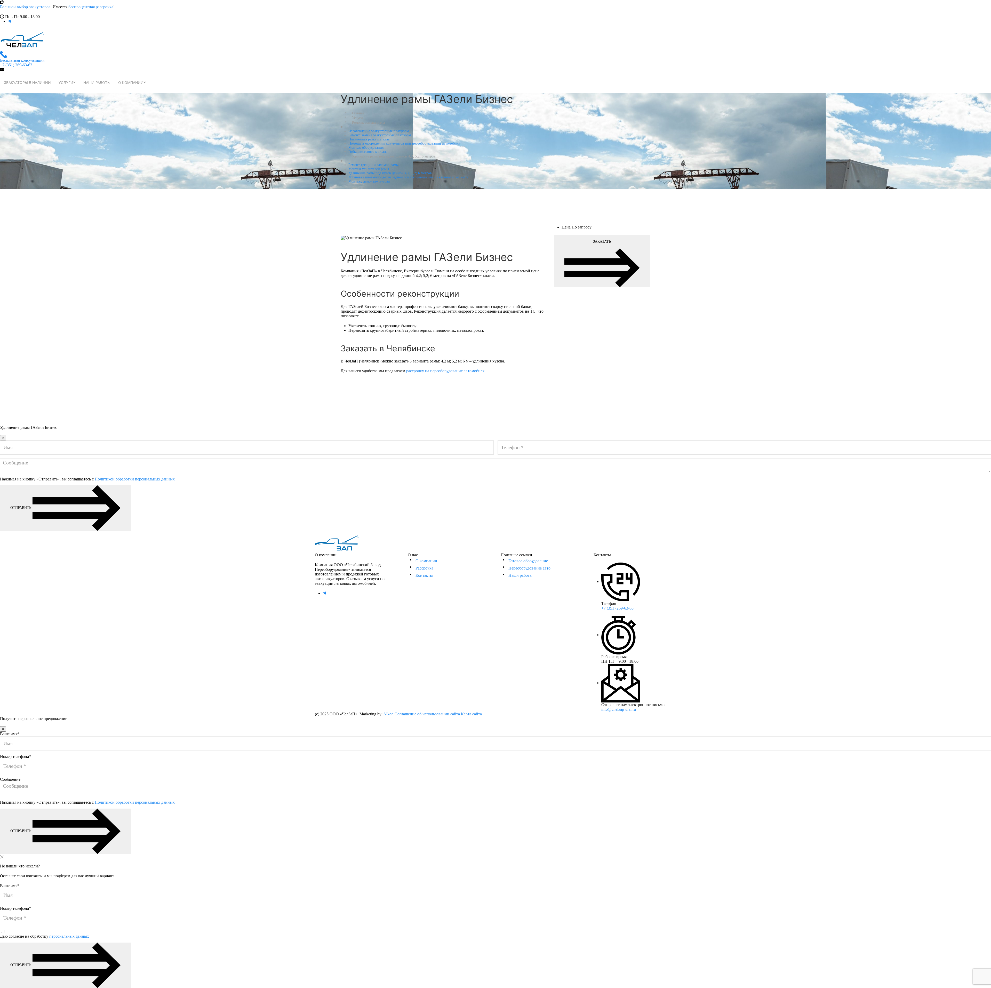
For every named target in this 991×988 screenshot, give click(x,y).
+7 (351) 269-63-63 (617, 608)
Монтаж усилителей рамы (368, 169)
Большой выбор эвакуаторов (25, 7)
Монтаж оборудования (365, 147)
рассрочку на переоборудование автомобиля (445, 371)
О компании (130, 82)
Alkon (388, 714)
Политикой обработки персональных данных (135, 479)
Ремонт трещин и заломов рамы (373, 165)
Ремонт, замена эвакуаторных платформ (379, 135)
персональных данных (69, 936)
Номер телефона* (15, 756)
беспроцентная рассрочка (90, 7)
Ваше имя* (9, 734)
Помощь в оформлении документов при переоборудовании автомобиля (404, 143)
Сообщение (10, 779)
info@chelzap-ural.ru (618, 709)
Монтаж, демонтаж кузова (369, 181)
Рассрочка (424, 568)
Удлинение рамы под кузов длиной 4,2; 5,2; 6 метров (390, 173)
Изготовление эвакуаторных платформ (378, 131)
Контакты (424, 575)
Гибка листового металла (367, 152)
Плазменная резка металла (368, 139)
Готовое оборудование (528, 561)
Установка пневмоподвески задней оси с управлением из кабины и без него (408, 177)
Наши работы (96, 82)
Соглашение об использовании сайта (427, 714)
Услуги (66, 82)
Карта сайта (471, 714)
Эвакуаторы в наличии (27, 82)
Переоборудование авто (529, 568)
